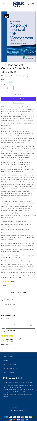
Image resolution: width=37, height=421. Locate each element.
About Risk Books (8, 356)
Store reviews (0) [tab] (27, 325)
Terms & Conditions (9, 372)
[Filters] (3, 330)
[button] (3, 4)
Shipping (11, 81)
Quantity (3, 84)
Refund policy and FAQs (10, 368)
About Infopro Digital (9, 364)
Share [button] (5, 285)
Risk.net (5, 360)
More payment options (18, 103)
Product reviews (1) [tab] (10, 325)
